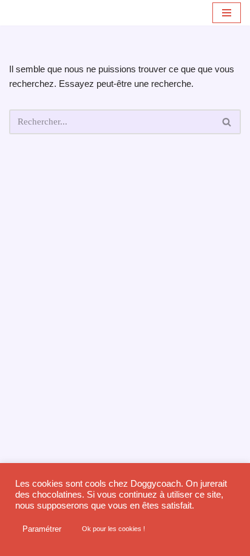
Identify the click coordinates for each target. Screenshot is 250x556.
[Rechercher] (227, 121)
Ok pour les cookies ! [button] (113, 528)
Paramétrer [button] (41, 529)
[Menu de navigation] (226, 12)
